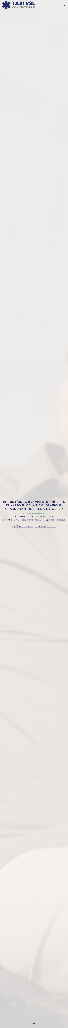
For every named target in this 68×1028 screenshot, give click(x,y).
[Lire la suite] (34, 1023)
